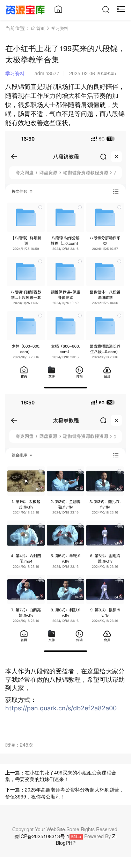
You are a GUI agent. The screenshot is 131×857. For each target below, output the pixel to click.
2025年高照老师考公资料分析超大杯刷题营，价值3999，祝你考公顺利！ (64, 793)
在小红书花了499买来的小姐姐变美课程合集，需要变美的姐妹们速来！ (60, 776)
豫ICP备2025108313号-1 (42, 836)
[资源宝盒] (25, 9)
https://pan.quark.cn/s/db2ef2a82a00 (61, 708)
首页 (40, 28)
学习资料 (59, 28)
